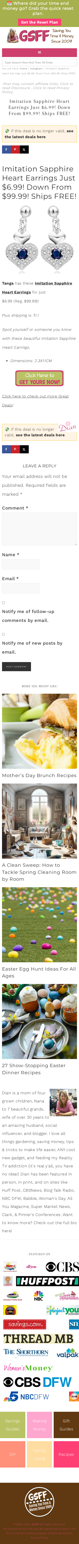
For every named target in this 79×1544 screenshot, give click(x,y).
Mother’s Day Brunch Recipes (39, 775)
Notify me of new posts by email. (32, 648)
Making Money (39, 1424)
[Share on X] (24, 149)
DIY (13, 1454)
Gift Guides (66, 1424)
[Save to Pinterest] (15, 149)
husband (34, 1125)
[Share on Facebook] (6, 149)
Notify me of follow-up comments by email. (28, 616)
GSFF (39, 35)
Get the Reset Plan (39, 22)
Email (10, 578)
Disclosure (21, 88)
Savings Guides (12, 1424)
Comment (15, 508)
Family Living (39, 1454)
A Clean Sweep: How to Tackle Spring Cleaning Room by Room (39, 872)
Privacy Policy (40, 1537)
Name (10, 554)
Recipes (66, 1454)
